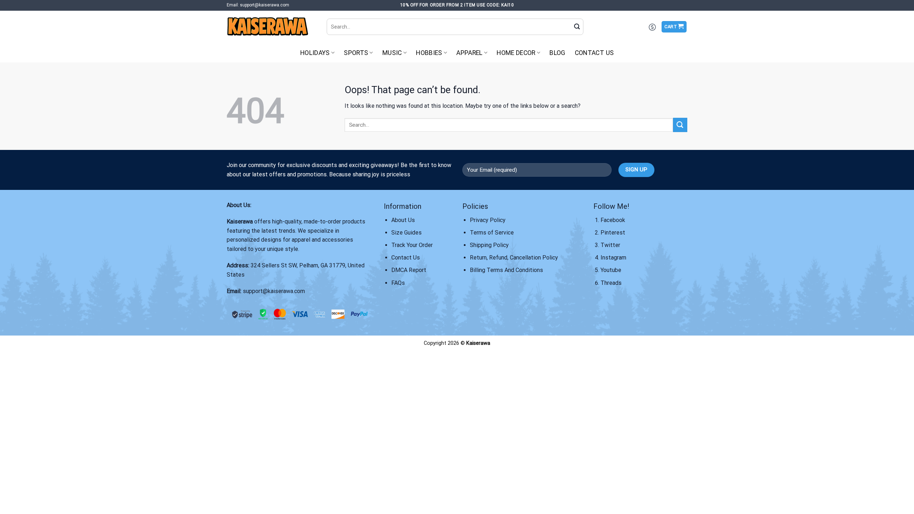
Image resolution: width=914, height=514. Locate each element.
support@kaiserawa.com (274, 291)
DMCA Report (408, 270)
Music (392, 52)
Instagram (613, 257)
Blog (557, 52)
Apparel (469, 52)
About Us (403, 220)
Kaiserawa (240, 221)
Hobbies (429, 52)
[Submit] (577, 27)
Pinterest (613, 232)
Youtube (611, 270)
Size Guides (406, 232)
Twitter (610, 245)
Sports (356, 52)
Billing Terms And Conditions (506, 270)
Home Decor (516, 52)
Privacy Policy (488, 220)
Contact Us (594, 52)
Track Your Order (412, 245)
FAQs (398, 282)
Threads (611, 282)
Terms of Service (492, 232)
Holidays (315, 52)
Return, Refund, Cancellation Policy (514, 257)
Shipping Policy (489, 245)
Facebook (613, 220)
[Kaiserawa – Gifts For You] (271, 27)
